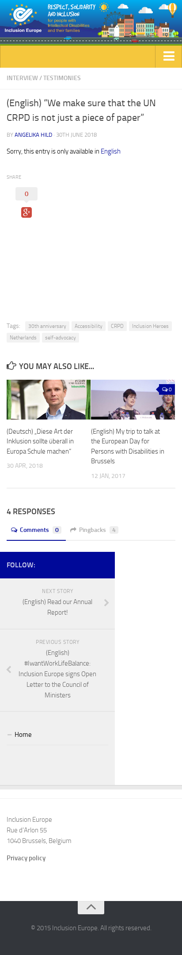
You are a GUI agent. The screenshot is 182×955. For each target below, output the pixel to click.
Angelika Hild (33, 134)
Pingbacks (97, 530)
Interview (22, 78)
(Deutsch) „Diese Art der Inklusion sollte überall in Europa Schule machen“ (40, 441)
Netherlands (23, 338)
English (111, 151)
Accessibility (88, 326)
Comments (39, 530)
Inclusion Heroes (150, 326)
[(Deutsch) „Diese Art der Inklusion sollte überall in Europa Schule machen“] (49, 400)
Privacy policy (26, 858)
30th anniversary (47, 326)
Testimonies (62, 78)
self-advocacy (60, 338)
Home (23, 735)
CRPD (117, 326)
